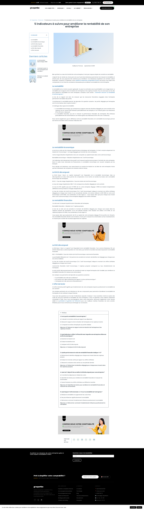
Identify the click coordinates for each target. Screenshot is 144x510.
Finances (40, 20)
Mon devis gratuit (107, 8)
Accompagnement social (64, 493)
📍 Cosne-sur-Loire (100, 491)
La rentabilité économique (38, 42)
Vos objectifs (49, 8)
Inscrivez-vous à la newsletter (82, 453)
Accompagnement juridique (65, 491)
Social (69, 8)
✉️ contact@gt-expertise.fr (101, 495)
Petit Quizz (64, 312)
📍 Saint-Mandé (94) (100, 488)
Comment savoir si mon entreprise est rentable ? (42, 69)
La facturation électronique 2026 (42, 61)
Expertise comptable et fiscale (65, 488)
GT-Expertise (33, 20)
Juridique (60, 8)
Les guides (79, 500)
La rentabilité (34, 39)
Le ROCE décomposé (36, 44)
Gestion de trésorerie (63, 495)
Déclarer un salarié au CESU (42, 76)
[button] (46, 35)
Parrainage (79, 491)
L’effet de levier (35, 50)
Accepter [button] (133, 507)
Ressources (88, 8)
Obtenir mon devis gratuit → (90, 477)
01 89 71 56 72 (97, 2)
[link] (32, 63)
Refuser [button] (139, 507)
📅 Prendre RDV (108, 2)
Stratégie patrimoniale (63, 498)
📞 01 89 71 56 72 (99, 493)
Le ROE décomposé (36, 48)
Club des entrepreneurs (82, 495)
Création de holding (63, 500)
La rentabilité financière (37, 46)
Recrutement (80, 498)
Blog (78, 493)
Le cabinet (77, 8)
